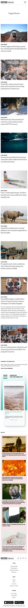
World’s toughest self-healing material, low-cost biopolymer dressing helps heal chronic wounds (13, 48)
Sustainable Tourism (14, 570)
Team (14, 582)
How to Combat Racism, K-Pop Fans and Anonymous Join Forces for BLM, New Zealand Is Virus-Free (14, 349)
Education (14, 572)
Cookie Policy (14, 595)
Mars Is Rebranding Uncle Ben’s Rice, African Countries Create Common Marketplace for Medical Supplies (13, 301)
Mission (14, 580)
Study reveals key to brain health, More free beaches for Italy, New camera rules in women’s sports (14, 455)
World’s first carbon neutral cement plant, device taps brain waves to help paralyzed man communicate (12, 86)
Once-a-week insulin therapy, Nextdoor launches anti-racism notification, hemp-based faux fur (14, 194)
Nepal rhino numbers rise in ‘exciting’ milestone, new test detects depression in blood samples (14, 230)
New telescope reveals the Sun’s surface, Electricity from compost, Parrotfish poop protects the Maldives (12, 479)
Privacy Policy (14, 593)
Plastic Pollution (14, 568)
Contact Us (14, 584)
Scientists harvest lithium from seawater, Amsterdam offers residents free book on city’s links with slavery (14, 159)
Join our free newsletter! (7, 368)
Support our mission (14, 586)
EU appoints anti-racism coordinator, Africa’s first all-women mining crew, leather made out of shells (13, 266)
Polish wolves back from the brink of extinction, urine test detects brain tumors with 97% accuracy (12, 121)
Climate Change (14, 566)
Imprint (14, 597)
